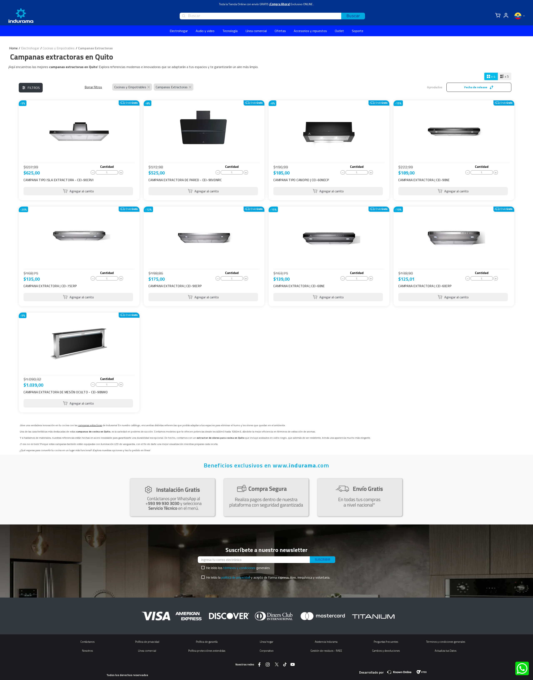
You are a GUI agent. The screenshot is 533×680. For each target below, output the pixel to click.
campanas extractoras (90, 425)
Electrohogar (30, 48)
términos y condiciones (239, 567)
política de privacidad (235, 577)
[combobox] (272, 16)
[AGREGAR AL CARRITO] (78, 191)
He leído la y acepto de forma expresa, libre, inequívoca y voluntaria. (268, 577)
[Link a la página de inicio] (13, 48)
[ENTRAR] (505, 15)
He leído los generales (238, 568)
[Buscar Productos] (353, 16)
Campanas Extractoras (95, 48)
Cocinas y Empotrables (59, 48)
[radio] (491, 76)
